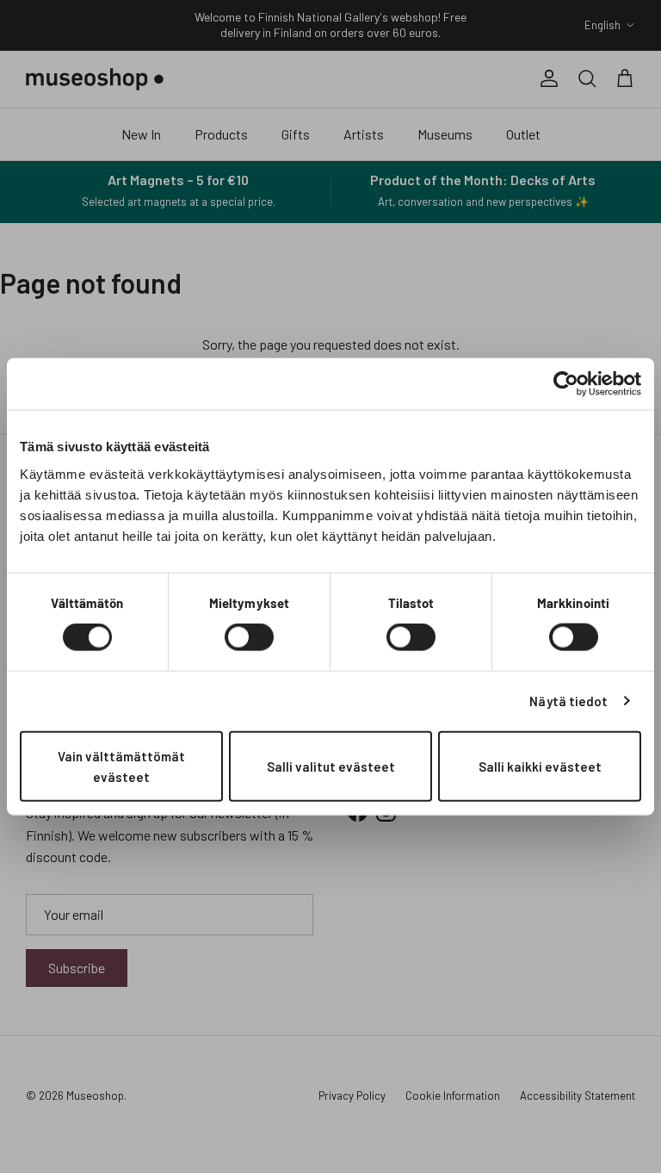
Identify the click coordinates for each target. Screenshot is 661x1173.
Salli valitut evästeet (331, 765)
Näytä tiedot (568, 701)
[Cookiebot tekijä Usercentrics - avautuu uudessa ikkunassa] (566, 384)
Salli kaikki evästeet (540, 765)
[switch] (249, 637)
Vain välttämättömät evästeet (121, 766)
